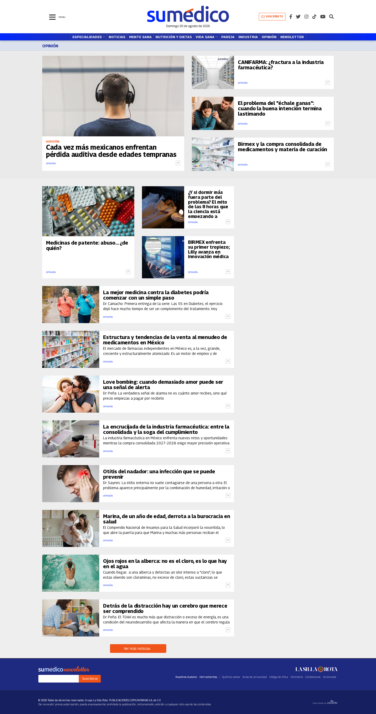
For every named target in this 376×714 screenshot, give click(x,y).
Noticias (117, 37)
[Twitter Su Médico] (298, 16)
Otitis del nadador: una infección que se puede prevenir (159, 474)
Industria (248, 37)
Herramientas (208, 677)
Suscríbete (274, 16)
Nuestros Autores (186, 677)
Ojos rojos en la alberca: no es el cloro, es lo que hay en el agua (165, 563)
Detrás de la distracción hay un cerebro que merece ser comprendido (165, 608)
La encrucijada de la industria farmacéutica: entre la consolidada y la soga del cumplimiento (166, 429)
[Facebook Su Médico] (290, 16)
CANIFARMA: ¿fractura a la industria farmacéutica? (281, 65)
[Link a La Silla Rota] (316, 669)
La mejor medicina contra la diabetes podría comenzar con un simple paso (155, 295)
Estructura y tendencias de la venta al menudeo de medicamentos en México (165, 340)
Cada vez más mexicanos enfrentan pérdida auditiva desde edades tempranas (111, 150)
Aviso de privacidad (254, 677)
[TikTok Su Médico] (314, 16)
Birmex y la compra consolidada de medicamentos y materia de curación (282, 146)
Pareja (228, 37)
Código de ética (278, 677)
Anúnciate (329, 677)
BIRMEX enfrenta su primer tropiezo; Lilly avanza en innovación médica (209, 249)
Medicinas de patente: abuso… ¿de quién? (87, 245)
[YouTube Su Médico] (322, 16)
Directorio (297, 677)
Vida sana (205, 37)
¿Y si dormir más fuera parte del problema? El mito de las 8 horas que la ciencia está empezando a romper (208, 207)
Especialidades (87, 37)
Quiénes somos (231, 677)
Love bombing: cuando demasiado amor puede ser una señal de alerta (163, 384)
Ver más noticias (138, 648)
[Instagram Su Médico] (306, 16)
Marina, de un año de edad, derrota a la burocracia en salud (166, 519)
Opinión (269, 37)
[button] (331, 16)
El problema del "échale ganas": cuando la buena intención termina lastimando (280, 109)
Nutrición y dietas (174, 37)
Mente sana (140, 37)
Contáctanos (312, 677)
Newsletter (292, 37)
